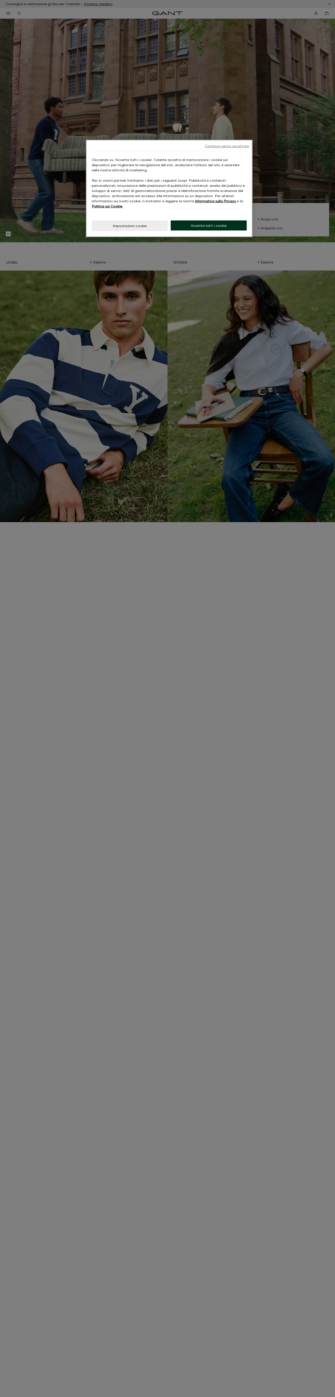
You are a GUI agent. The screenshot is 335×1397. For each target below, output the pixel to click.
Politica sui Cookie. (107, 206)
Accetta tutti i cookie (209, 225)
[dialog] (169, 188)
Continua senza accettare (227, 146)
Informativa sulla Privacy (215, 201)
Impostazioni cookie (130, 226)
